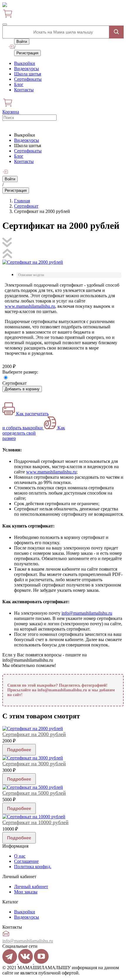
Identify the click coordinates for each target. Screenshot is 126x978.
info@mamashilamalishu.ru (87, 613)
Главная (22, 200)
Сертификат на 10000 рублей (35, 822)
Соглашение (26, 861)
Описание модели (31, 275)
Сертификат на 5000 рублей (34, 793)
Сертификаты (28, 79)
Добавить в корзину (22, 389)
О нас (19, 855)
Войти (21, 41)
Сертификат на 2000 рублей (34, 734)
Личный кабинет (31, 886)
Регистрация (27, 53)
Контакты (24, 89)
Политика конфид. (32, 866)
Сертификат (26, 206)
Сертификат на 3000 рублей (34, 764)
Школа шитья (27, 73)
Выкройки (24, 63)
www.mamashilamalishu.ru (30, 306)
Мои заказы (26, 891)
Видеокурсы (26, 68)
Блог (18, 84)
